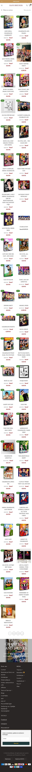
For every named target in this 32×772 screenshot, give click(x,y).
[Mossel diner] (24, 296)
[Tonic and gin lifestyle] (24, 270)
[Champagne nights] (8, 319)
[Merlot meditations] (8, 611)
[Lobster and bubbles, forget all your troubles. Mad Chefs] (24, 498)
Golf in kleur (8, 280)
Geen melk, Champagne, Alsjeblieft (8, 33)
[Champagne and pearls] (24, 22)
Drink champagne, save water (8, 508)
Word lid (16, 743)
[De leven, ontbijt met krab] (8, 556)
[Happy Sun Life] (8, 395)
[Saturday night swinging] (24, 185)
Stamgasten (24, 227)
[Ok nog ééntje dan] (8, 106)
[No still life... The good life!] (24, 132)
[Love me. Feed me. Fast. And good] (8, 245)
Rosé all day (8, 381)
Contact (3, 669)
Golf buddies (8, 593)
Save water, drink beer (8, 229)
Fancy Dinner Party (23, 65)
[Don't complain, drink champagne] (8, 159)
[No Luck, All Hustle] (24, 245)
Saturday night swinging (23, 195)
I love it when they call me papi (24, 483)
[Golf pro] (24, 395)
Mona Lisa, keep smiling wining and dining (8, 143)
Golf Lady (8, 539)
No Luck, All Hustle (24, 255)
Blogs (2, 693)
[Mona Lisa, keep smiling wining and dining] (8, 132)
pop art (3, 701)
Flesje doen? (24, 381)
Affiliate (3, 687)
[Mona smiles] (24, 320)
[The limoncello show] (24, 447)
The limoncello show (23, 457)
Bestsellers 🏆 (21, 672)
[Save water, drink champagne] (8, 50)
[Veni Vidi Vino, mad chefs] (8, 419)
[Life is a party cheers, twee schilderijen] (24, 556)
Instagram (4, 723)
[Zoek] (27, 5)
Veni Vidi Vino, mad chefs (8, 429)
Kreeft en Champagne (24, 540)
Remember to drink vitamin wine (24, 595)
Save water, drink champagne (8, 60)
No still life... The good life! (24, 142)
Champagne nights (8, 327)
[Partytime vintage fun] (24, 159)
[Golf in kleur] (8, 270)
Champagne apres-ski (8, 483)
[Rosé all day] (8, 371)
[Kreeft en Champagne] (24, 530)
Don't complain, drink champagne (8, 170)
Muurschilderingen (6, 703)
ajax (2, 698)
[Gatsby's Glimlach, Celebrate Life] (24, 106)
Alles (18, 686)
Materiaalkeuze (5, 680)
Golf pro (24, 404)
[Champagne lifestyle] (8, 447)
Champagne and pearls (23, 32)
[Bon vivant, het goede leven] (24, 80)
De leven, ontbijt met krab (8, 566)
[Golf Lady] (8, 530)
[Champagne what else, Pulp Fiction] (8, 344)
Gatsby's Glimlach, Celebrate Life (24, 116)
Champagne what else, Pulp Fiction (8, 354)
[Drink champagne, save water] (8, 498)
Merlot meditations (8, 621)
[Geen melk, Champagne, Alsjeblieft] (8, 22)
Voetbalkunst (20, 681)
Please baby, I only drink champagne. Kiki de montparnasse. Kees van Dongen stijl (8, 199)
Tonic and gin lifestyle (24, 281)
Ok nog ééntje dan (8, 115)
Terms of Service (6, 690)
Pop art (19, 683)
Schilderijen (4, 677)
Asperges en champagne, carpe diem (24, 430)
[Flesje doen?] (24, 371)
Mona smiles (24, 329)
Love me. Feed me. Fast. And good (8, 255)
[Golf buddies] (8, 583)
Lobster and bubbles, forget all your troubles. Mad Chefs (23, 511)
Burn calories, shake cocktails (8, 90)
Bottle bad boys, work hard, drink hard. (24, 355)
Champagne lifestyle (8, 457)
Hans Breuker (16, 5)
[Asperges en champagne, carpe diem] (24, 419)
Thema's (19, 670)
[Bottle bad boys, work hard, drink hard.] (24, 344)
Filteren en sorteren (8, 10)
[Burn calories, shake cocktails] (8, 80)
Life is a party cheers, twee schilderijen (23, 567)
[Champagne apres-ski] (8, 472)
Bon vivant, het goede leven (23, 90)
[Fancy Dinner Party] (24, 52)
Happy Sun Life (8, 404)
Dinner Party (8, 305)
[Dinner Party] (8, 296)
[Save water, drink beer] (8, 219)
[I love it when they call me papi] (24, 472)
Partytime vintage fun (23, 170)
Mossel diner (23, 305)
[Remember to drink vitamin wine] (24, 583)
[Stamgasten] (24, 218)
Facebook (4, 719)
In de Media (4, 695)
